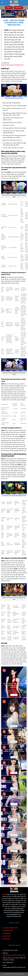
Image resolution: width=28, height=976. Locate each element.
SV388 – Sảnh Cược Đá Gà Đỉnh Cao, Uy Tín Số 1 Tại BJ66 (13, 860)
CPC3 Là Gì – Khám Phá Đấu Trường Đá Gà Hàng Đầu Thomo (14, 845)
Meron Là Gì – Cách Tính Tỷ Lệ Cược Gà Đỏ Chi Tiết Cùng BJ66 (14, 829)
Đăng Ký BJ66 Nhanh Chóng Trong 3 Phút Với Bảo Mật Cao (13, 767)
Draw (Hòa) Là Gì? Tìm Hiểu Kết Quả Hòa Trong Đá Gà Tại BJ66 (14, 798)
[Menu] (2, 3)
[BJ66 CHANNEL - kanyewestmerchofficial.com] (14, 2)
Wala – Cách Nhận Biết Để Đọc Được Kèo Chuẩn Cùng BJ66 (14, 813)
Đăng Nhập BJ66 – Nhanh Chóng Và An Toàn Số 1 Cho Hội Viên (14, 751)
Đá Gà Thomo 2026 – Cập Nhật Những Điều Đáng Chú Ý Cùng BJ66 (14, 876)
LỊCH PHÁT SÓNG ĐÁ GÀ (10, 928)
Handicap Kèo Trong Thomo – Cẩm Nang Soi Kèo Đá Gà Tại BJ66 (14, 782)
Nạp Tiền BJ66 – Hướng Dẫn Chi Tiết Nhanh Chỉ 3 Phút (14, 736)
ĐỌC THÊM (13, 694)
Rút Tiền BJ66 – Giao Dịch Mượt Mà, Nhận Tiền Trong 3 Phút (14, 716)
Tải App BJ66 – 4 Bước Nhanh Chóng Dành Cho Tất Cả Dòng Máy (14, 685)
